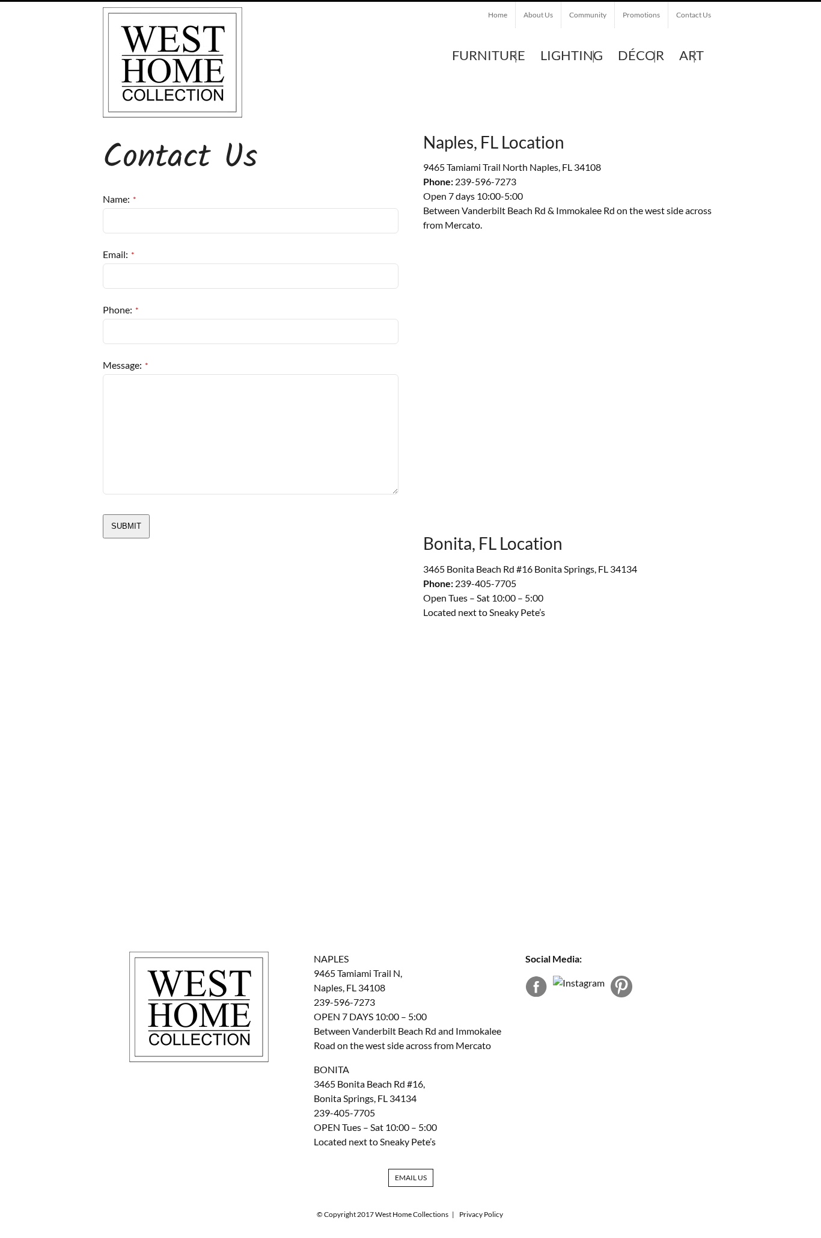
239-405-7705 (485, 583)
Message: (125, 365)
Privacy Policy (481, 1214)
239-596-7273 (485, 181)
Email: (119, 254)
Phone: (121, 309)
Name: (119, 199)
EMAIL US (411, 1177)
